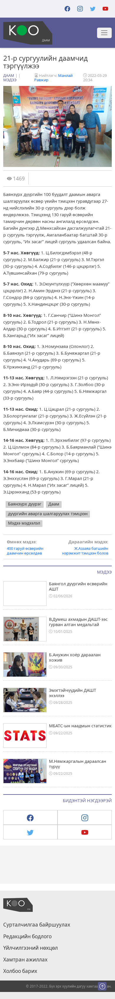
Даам (8, 75)
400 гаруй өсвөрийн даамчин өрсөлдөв (25, 548)
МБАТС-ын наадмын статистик (80, 725)
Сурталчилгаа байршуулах (36, 924)
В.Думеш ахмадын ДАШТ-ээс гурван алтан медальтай (78, 621)
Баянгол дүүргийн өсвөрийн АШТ (78, 586)
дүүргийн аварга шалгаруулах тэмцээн (48, 513)
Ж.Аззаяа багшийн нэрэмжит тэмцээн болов (85, 548)
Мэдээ (10, 79)
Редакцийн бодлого (27, 936)
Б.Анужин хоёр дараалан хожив (75, 657)
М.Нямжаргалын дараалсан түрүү (77, 763)
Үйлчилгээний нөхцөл (30, 948)
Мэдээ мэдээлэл (24, 523)
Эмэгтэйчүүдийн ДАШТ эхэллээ (72, 692)
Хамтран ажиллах (25, 959)
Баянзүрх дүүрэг (24, 504)
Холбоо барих (20, 971)
